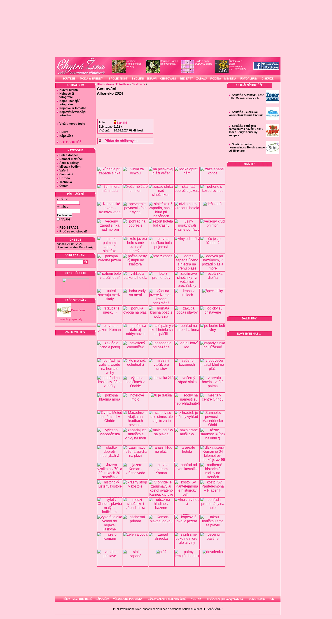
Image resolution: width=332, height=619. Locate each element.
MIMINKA (230, 78)
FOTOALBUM (248, 78)
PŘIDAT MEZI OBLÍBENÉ (77, 599)
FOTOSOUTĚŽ (70, 142)
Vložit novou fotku (72, 123)
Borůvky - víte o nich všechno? (169, 62)
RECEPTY (186, 78)
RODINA (215, 78)
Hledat (63, 132)
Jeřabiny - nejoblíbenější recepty (133, 64)
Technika (65, 182)
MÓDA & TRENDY (91, 78)
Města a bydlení (70, 166)
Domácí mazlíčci (71, 159)
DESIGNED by (256, 599)
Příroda (64, 178)
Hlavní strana (68, 89)
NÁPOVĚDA (103, 599)
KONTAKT (197, 599)
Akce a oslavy (69, 162)
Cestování (66, 174)
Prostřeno (78, 310)
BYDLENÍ (138, 78)
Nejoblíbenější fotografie (68, 102)
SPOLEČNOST (118, 78)
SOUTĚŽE (68, 78)
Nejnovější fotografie (65, 95)
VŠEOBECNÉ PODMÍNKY (128, 599)
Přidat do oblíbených (120, 141)
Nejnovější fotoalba (72, 108)
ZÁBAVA (201, 78)
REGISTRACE (69, 227)
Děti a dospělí (69, 155)
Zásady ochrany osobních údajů (167, 599)
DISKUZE (268, 78)
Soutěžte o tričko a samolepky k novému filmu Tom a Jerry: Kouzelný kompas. (246, 130)
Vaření (63, 170)
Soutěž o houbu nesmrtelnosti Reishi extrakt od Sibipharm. (247, 147)
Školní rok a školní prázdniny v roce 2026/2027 (237, 65)
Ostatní (64, 186)
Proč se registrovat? (73, 231)
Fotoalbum (123, 84)
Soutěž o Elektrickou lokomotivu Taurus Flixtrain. (246, 113)
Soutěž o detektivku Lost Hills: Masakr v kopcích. (246, 97)
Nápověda (66, 136)
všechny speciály (71, 319)
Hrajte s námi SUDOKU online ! (203, 64)
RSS (270, 599)
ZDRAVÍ (152, 78)
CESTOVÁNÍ (168, 78)
